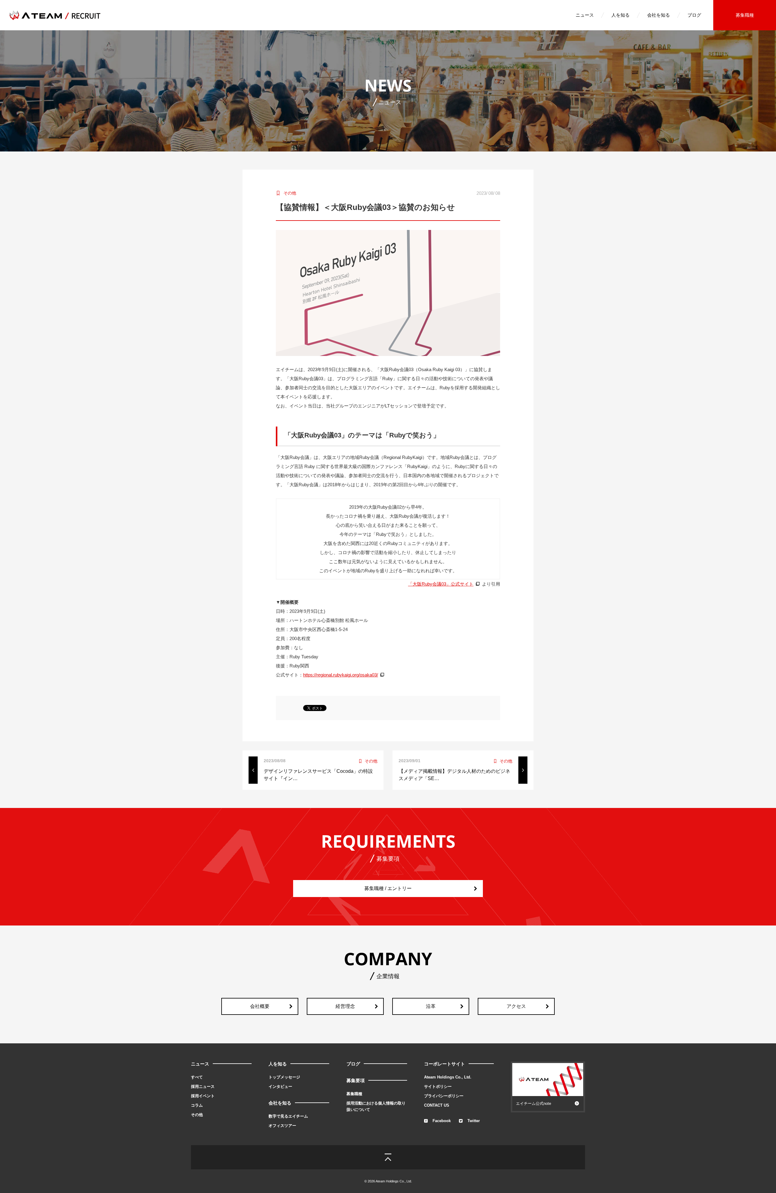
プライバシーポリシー (443, 1096)
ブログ (694, 15)
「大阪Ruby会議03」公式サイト (440, 584)
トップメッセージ (284, 1077)
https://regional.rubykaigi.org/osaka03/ (340, 674)
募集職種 (745, 15)
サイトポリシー (438, 1086)
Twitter (473, 1120)
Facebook (442, 1120)
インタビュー (280, 1086)
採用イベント (203, 1096)
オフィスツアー (282, 1125)
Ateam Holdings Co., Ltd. (447, 1077)
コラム (197, 1105)
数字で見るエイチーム (288, 1116)
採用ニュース (203, 1086)
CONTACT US (436, 1105)
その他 (197, 1114)
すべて (197, 1077)
